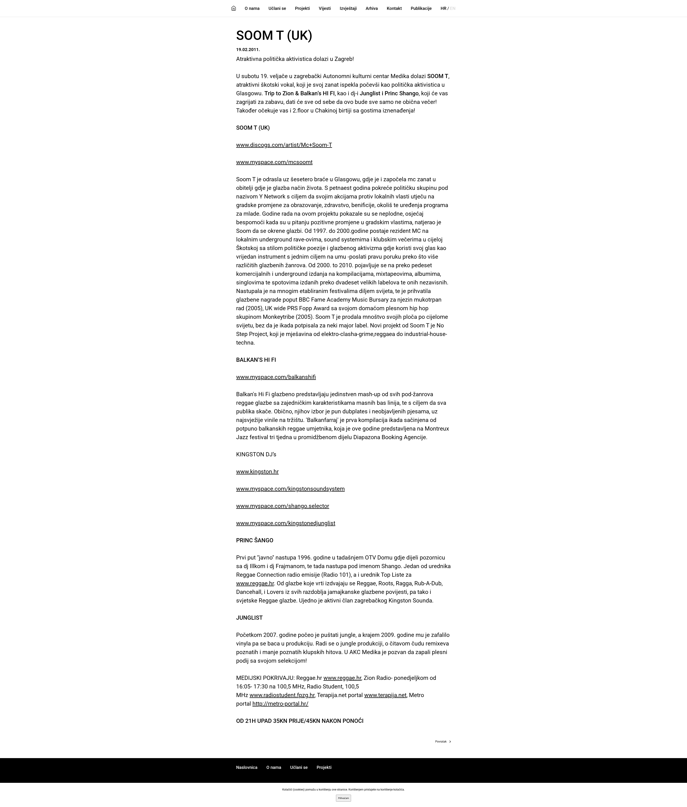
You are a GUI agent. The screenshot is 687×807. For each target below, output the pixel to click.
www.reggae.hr (255, 583)
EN (452, 8)
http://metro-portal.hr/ (280, 703)
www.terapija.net (385, 695)
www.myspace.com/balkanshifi (276, 377)
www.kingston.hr (257, 471)
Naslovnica (246, 767)
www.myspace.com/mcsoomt (274, 162)
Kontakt (394, 8)
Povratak (441, 741)
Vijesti (325, 8)
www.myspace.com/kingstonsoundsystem (290, 488)
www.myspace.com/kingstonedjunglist (285, 523)
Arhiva (372, 8)
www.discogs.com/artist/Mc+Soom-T (284, 144)
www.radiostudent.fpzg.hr (282, 695)
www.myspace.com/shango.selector (282, 506)
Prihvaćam (343, 798)
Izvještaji (348, 8)
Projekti (302, 8)
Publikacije (421, 8)
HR (443, 8)
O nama (252, 8)
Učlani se (277, 8)
